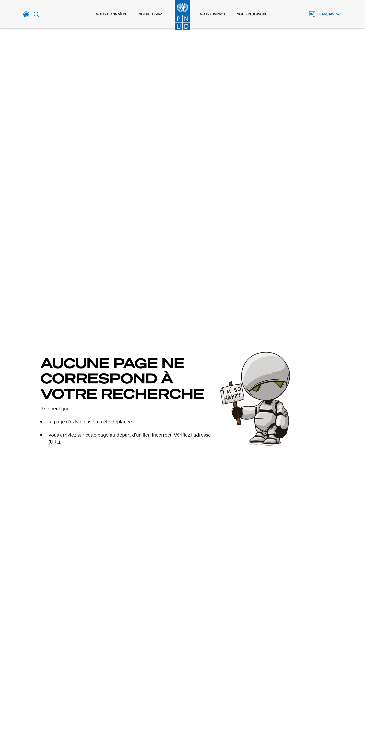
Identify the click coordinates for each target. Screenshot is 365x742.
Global (26, 14)
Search (37, 14)
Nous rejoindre (252, 14)
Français (325, 14)
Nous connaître (111, 14)
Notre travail (152, 14)
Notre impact (212, 14)
